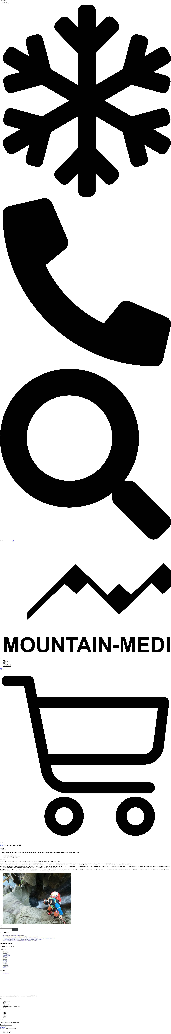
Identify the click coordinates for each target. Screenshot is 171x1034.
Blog (4, 663)
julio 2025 (5, 957)
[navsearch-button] (85, 539)
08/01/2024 (15, 857)
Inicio (4, 660)
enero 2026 (5, 953)
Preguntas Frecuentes (7, 664)
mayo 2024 (5, 962)
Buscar (1, 927)
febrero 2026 (5, 951)
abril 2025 (5, 960)
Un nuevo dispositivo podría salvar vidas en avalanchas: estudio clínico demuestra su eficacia (22, 939)
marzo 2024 (5, 965)
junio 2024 (5, 961)
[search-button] (13, 540)
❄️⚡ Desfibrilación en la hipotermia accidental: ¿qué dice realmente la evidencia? (20, 936)
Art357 (1, 925)
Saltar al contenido (4, 0)
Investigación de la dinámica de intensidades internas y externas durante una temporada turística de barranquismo (39, 852)
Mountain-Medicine (4, 2)
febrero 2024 (5, 966)
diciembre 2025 (6, 954)
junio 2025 (5, 959)
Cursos (4, 662)
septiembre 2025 (6, 955)
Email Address (3, 1024)
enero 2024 (5, 967)
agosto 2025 (5, 956)
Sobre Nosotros (6, 661)
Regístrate (3, 1027)
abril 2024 (5, 963)
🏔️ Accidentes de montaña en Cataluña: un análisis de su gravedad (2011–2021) (20, 940)
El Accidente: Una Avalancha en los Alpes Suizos (13, 935)
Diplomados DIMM (7, 666)
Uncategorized (3, 849)
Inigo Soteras (17, 855)
